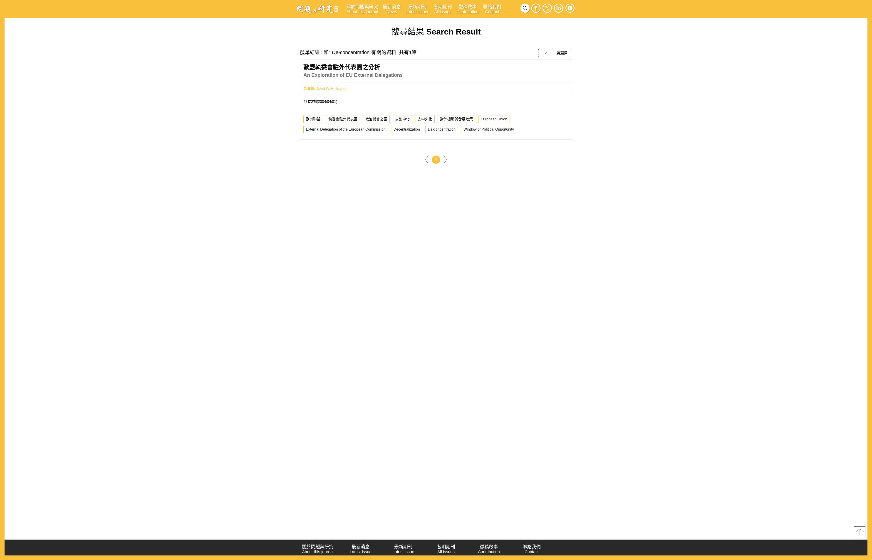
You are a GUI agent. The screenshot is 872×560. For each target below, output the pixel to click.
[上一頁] (427, 159)
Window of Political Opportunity (488, 129)
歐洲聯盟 (313, 119)
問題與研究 (317, 9)
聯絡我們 (492, 9)
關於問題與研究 (362, 9)
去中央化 (425, 119)
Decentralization (407, 129)
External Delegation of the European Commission (346, 129)
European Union (494, 119)
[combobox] (555, 53)
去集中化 (402, 119)
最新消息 (392, 9)
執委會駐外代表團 (342, 119)
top (859, 531)
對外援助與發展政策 (456, 119)
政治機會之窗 (376, 119)
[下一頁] (445, 159)
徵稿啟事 (467, 9)
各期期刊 (443, 9)
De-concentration (442, 129)
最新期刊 (417, 9)
